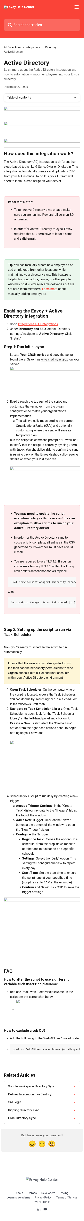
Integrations (33, 47)
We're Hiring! (42, 1201)
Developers (48, 1193)
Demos (32, 1193)
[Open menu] (76, 7)
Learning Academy (18, 1197)
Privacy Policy (43, 1197)
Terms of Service (66, 1197)
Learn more (49, 289)
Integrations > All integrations (38, 324)
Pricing (64, 1193)
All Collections (12, 47)
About (19, 1193)
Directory (50, 47)
